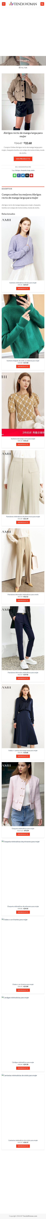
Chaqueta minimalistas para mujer (23, 828)
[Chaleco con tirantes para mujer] (23, 950)
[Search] (42, 4)
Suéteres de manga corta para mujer (23, 439)
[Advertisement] (23, 32)
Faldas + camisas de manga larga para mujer (23, 750)
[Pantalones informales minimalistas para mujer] (23, 638)
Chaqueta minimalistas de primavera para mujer (23, 906)
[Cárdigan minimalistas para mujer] (23, 1028)
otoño (32, 170)
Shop (27, 60)
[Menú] (4, 4)
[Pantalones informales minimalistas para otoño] (23, 560)
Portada (20, 60)
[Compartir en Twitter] (23, 175)
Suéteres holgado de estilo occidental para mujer (23, 361)
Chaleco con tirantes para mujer (23, 984)
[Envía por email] (27, 175)
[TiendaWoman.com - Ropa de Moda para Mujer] (23, 3)
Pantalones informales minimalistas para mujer (23, 672)
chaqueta (24, 170)
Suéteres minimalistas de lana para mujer (23, 283)
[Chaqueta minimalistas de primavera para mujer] (23, 872)
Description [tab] (7, 189)
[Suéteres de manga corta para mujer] (23, 404)
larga (28, 170)
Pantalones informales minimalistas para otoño (23, 594)
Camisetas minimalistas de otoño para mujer (23, 1140)
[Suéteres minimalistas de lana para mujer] (23, 248)
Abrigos (17, 170)
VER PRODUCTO (23, 159)
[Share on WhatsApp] (15, 175)
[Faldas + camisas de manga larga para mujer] (23, 716)
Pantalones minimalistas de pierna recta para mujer (23, 516)
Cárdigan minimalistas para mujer (23, 1062)
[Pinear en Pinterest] (31, 175)
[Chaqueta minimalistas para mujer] (23, 794)
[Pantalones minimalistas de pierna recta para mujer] (23, 482)
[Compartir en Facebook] (19, 175)
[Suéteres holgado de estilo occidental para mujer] (23, 326)
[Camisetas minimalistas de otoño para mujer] (23, 1106)
